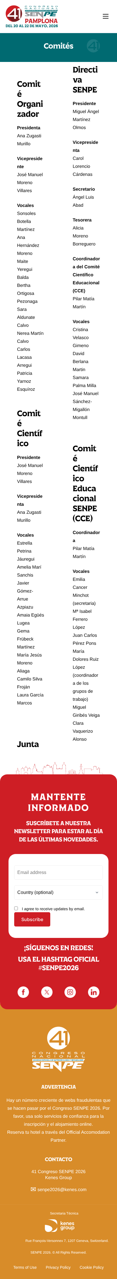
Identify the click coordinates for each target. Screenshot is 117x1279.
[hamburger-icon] (105, 16)
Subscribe (32, 919)
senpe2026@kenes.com (62, 1189)
